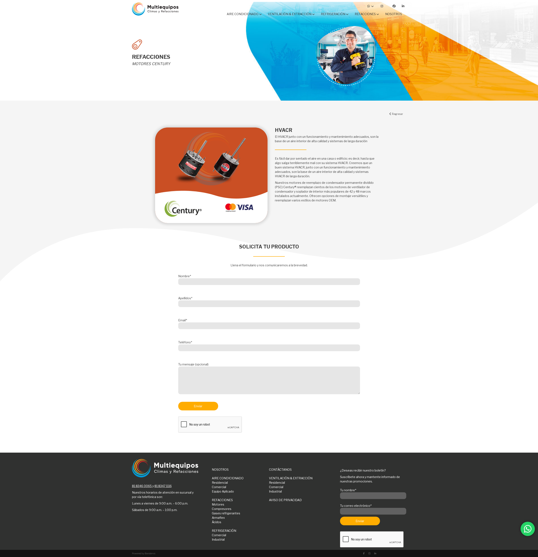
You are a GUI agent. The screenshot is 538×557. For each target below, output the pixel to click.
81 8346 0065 (142, 486)
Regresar (397, 114)
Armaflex (218, 517)
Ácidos (216, 522)
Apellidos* (185, 298)
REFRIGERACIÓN (224, 530)
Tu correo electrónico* (356, 505)
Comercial (219, 487)
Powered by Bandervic (144, 553)
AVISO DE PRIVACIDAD (285, 500)
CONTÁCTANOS (280, 469)
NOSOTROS (220, 469)
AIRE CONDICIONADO (228, 478)
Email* (182, 320)
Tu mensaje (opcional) (193, 364)
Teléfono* (185, 342)
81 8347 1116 (163, 486)
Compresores (221, 509)
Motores (218, 504)
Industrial (275, 491)
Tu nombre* (348, 490)
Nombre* (184, 276)
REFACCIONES (222, 500)
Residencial (220, 482)
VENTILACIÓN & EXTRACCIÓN (291, 478)
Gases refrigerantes (226, 513)
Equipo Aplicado (223, 491)
